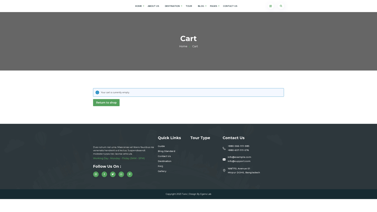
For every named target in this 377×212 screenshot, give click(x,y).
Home (138, 6)
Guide (161, 146)
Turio (184, 194)
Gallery (162, 171)
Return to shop (106, 102)
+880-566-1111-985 (238, 146)
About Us (153, 6)
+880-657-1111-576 (238, 150)
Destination (172, 6)
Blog (201, 6)
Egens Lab (205, 194)
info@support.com (239, 161)
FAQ (160, 166)
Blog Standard (166, 151)
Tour (189, 6)
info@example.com (239, 157)
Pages (213, 6)
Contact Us (230, 6)
